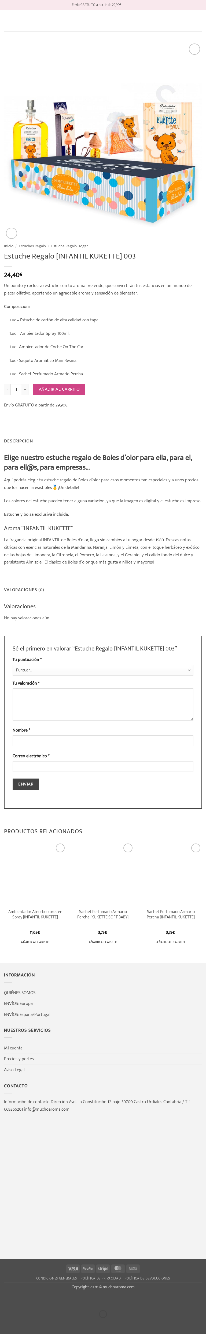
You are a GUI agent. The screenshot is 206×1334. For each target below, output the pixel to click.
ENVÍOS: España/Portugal (27, 1014)
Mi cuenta (13, 1048)
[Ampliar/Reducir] (5, 1300)
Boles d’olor (89, 480)
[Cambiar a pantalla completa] (22, 1300)
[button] (7, 21)
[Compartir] (39, 1300)
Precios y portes (19, 1059)
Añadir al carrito (59, 389)
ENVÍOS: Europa (18, 1003)
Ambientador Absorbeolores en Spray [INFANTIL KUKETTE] (35, 914)
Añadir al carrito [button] (35, 942)
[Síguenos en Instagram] (131, 5)
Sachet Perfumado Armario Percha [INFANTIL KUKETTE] (171, 914)
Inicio (8, 246)
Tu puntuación (27, 659)
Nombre (21, 730)
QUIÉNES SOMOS (19, 993)
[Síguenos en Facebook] (126, 5)
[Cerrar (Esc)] (56, 1300)
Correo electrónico (31, 756)
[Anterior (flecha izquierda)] (5, 1323)
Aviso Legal (14, 1070)
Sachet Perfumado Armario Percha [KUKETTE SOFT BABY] (102, 914)
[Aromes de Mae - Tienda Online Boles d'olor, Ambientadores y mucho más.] (103, 20)
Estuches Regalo (32, 246)
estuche (51, 480)
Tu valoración (26, 683)
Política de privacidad (101, 1278)
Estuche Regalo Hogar (69, 246)
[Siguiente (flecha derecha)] (22, 1323)
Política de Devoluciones (147, 1278)
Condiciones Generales (56, 1278)
